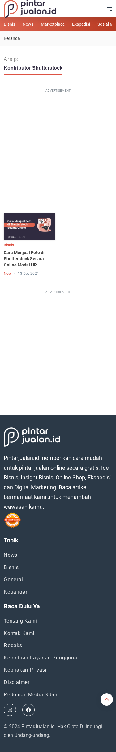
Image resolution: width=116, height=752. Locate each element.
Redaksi (14, 645)
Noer (8, 273)
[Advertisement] (58, 152)
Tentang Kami (20, 621)
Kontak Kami (19, 633)
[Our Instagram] (10, 710)
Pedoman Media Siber (31, 694)
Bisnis (9, 24)
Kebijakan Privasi (25, 669)
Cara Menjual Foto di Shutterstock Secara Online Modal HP (24, 258)
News (28, 24)
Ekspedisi (81, 24)
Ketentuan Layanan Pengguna (40, 657)
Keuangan (16, 591)
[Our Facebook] (28, 710)
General (13, 579)
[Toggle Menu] (109, 9)
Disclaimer (17, 682)
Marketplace (53, 24)
